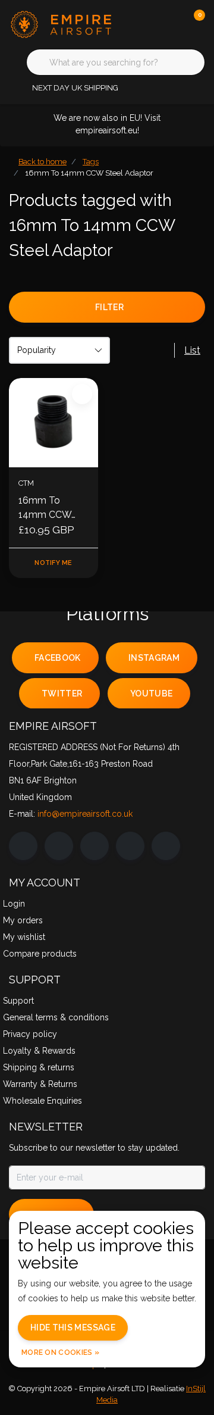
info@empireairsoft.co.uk (85, 814)
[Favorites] (171, 24)
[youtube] (130, 846)
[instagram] (59, 846)
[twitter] (94, 846)
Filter (109, 307)
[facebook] (23, 846)
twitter (62, 693)
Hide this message (72, 1327)
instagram (154, 658)
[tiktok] (166, 846)
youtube (151, 693)
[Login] (148, 24)
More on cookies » (60, 1352)
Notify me (53, 563)
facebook (57, 658)
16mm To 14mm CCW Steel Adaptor (49, 508)
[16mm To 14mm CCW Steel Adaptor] (53, 422)
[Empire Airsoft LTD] (62, 23)
